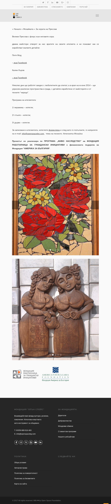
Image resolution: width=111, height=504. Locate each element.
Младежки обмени (65, 426)
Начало (17, 29)
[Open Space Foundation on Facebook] (16, 442)
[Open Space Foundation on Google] (31, 442)
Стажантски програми (67, 431)
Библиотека (42, 7)
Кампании (71, 7)
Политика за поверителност (26, 473)
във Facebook (20, 63)
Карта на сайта (20, 484)
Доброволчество (65, 421)
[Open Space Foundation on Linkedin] (40, 442)
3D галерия (28, 7)
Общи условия (20, 463)
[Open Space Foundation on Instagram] (21, 442)
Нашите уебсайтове (66, 437)
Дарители (62, 416)
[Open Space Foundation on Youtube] (36, 442)
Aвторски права (20, 468)
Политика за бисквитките (24, 479)
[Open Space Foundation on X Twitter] (26, 442)
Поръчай (83, 7)
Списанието (57, 7)
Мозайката (28, 29)
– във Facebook (19, 78)
